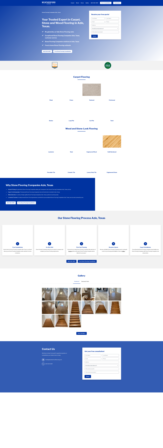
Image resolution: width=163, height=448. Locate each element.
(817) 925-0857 (49, 363)
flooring (70, 251)
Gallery (123, 251)
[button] (47, 51)
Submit (94, 36)
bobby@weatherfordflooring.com (53, 359)
